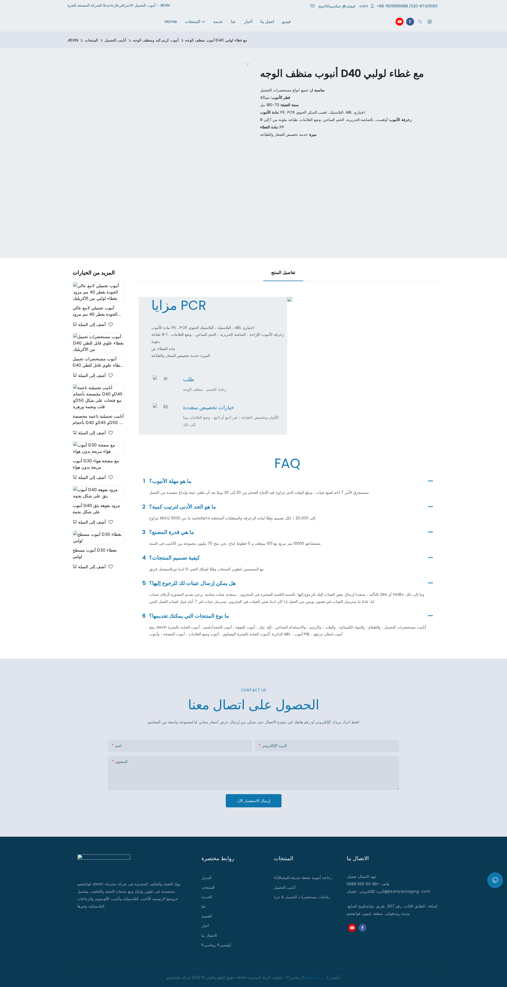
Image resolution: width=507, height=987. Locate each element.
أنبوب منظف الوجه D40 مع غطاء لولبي (216, 40)
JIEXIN (72, 40)
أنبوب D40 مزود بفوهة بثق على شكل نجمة (96, 508)
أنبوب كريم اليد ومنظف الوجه (156, 40)
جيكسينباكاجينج (338, 6)
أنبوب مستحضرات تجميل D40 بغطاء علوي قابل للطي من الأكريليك (98, 362)
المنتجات (91, 40)
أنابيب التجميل (115, 40)
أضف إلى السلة (92, 324)
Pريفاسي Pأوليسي (216, 945)
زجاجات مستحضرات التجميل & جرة (302, 897)
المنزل (206, 877)
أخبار (205, 925)
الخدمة (206, 897)
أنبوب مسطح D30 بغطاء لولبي (95, 553)
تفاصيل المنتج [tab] (283, 272)
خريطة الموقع (315, 977)
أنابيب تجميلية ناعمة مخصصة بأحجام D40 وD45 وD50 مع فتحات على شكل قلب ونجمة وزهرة (98, 419)
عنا (203, 906)
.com (425, 891)
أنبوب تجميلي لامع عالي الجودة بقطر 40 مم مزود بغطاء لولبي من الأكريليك (95, 311)
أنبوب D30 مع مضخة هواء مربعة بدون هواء (96, 464)
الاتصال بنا (209, 935)
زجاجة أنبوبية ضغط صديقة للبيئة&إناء (303, 877)
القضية (206, 916)
